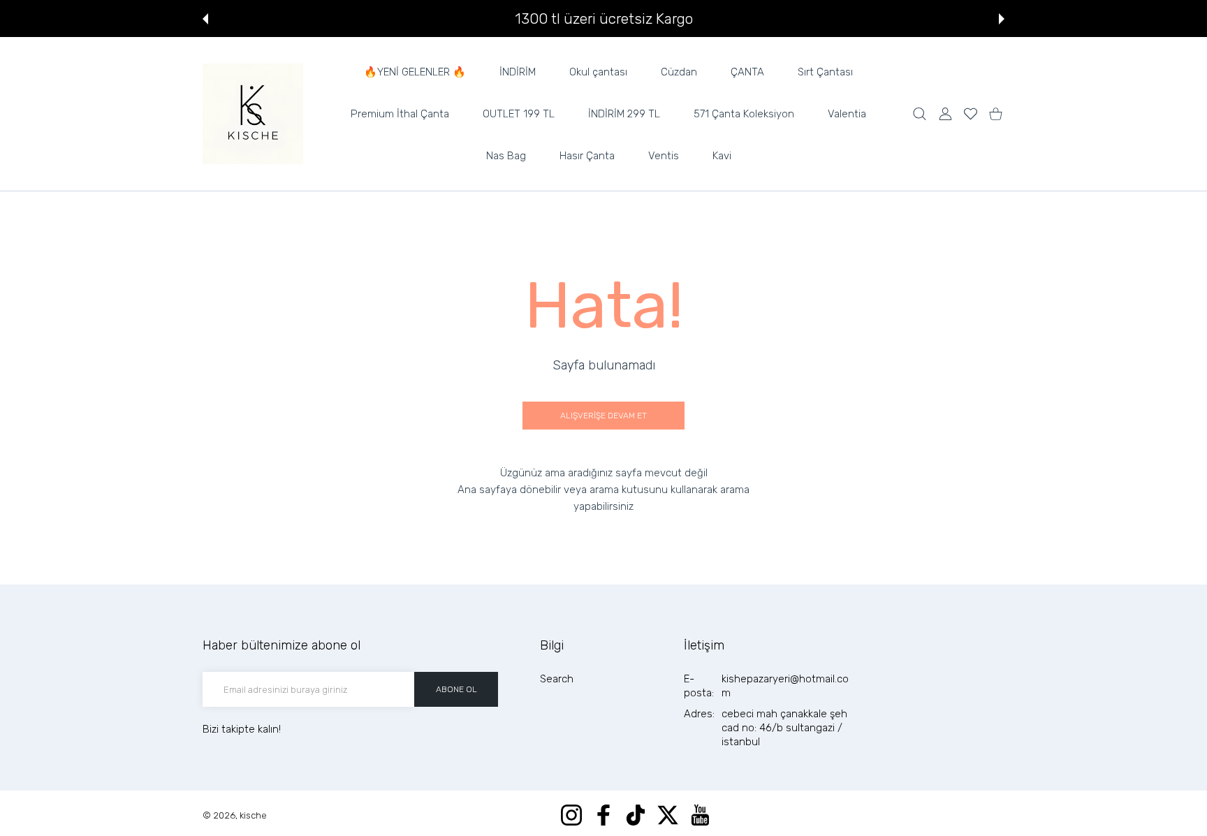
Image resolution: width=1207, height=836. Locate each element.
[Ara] (919, 114)
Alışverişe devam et (603, 415)
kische (253, 815)
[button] (205, 18)
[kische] (253, 114)
